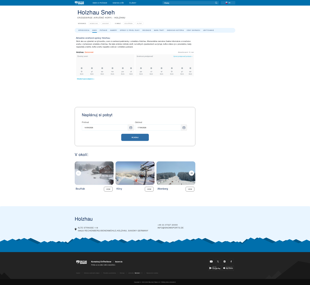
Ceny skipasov (193, 30)
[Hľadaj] (216, 3)
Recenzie (147, 30)
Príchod (85, 122)
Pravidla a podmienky (109, 273)
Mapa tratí (159, 30)
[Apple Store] (228, 267)
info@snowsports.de (171, 227)
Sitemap (122, 273)
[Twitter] (218, 261)
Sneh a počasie (100, 3)
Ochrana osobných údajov (92, 273)
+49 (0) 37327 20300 (168, 224)
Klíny (139, 23)
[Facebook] (231, 261)
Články (132, 3)
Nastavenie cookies (152, 273)
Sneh (94, 30)
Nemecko (94, 23)
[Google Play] (215, 267)
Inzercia (119, 261)
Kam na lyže (118, 3)
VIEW (108, 189)
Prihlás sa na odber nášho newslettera (103, 265)
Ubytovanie (208, 30)
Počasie (103, 30)
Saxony (105, 23)
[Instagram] (224, 261)
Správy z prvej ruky (130, 30)
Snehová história (175, 30)
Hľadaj (135, 137)
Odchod (138, 122)
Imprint (78, 273)
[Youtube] (211, 261)
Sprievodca (83, 30)
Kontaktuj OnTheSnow (101, 261)
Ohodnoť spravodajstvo (85, 79)
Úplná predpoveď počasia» (183, 56)
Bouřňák (129, 23)
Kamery (113, 30)
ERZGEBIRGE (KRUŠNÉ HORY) (95, 17)
